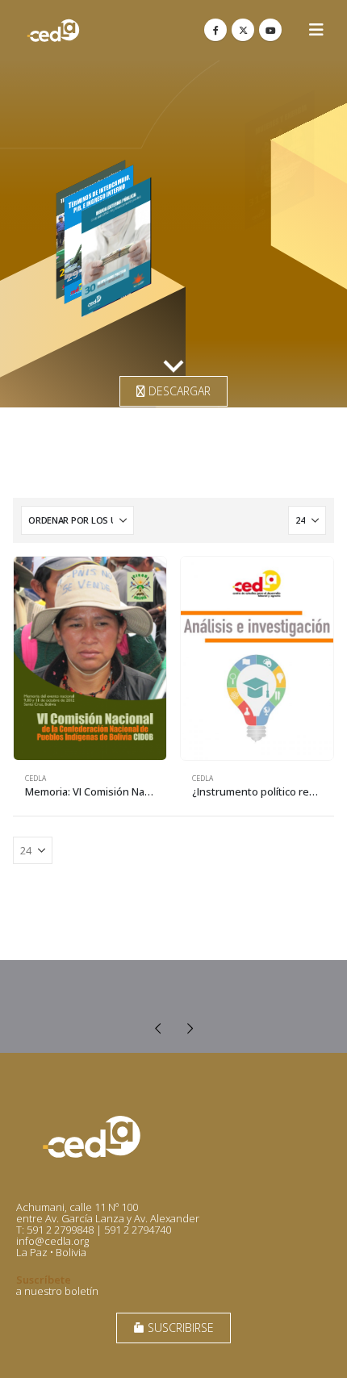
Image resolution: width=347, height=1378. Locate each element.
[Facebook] (215, 30)
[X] (243, 30)
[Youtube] (270, 30)
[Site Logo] (53, 30)
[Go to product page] (90, 658)
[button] (316, 30)
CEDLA (35, 778)
